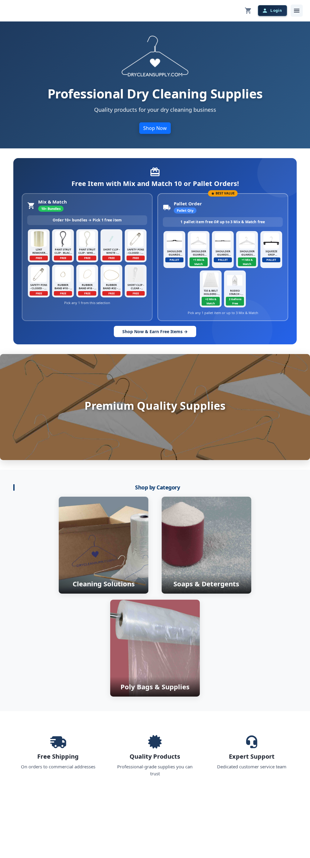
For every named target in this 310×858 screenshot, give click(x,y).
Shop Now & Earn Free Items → (155, 331)
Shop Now (155, 128)
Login (276, 10)
